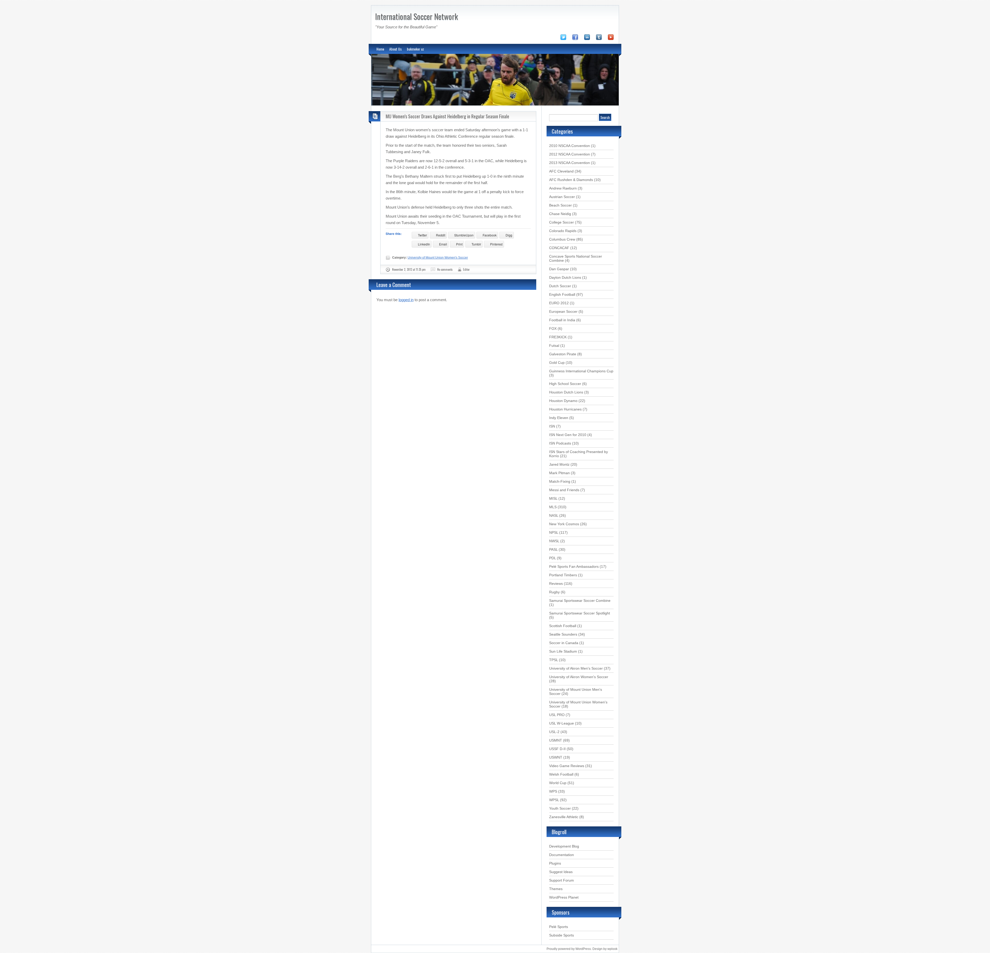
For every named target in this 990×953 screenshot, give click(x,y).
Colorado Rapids (562, 231)
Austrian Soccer (562, 197)
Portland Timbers (563, 575)
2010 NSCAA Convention (569, 146)
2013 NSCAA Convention (569, 163)
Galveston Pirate (562, 354)
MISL (553, 498)
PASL (553, 549)
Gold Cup (557, 362)
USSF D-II (557, 749)
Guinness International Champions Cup (581, 371)
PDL (552, 558)
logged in (406, 300)
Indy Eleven (558, 418)
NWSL (554, 541)
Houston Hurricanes (565, 409)
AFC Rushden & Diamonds (571, 180)
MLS (553, 507)
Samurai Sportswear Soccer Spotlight (579, 613)
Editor (466, 269)
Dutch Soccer (560, 286)
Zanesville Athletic (563, 817)
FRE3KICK (558, 337)
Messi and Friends (564, 490)
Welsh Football (561, 774)
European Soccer (563, 311)
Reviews (556, 583)
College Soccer (561, 222)
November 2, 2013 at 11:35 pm (409, 269)
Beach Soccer (560, 205)
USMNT (555, 740)
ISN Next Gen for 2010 (567, 435)
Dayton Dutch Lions (565, 277)
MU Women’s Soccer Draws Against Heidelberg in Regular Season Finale (447, 116)
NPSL (553, 532)
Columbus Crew (562, 239)
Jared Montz (559, 464)
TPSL (553, 660)
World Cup (557, 783)
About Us (395, 49)
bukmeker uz (415, 49)
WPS (553, 791)
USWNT (555, 757)
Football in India (562, 320)
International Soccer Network (416, 16)
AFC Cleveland (561, 171)
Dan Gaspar (559, 269)
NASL (553, 515)
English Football (562, 294)
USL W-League (561, 723)
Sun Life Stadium (563, 651)
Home (380, 49)
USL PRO (557, 715)
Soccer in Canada (563, 643)
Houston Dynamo (563, 401)
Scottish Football (562, 626)
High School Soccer (565, 384)
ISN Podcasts (560, 443)
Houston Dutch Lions (566, 392)
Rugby (554, 592)
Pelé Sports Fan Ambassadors (574, 566)
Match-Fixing (559, 481)
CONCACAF (559, 248)
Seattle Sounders (563, 634)
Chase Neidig (560, 214)
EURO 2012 (559, 303)
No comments (445, 269)
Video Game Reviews (566, 766)
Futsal (554, 345)
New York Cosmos (564, 524)
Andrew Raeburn (563, 188)
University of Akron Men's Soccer (576, 668)
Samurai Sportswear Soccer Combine (579, 600)
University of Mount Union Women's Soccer (438, 257)
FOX (553, 328)
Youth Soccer (560, 808)
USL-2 (554, 732)
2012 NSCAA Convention (569, 154)
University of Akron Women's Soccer (578, 677)
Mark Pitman (559, 473)
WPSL (554, 800)
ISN (552, 426)
